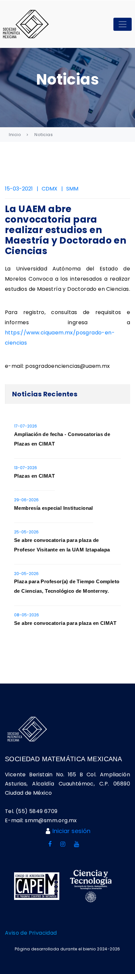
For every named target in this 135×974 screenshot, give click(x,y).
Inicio (15, 134)
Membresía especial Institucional (53, 508)
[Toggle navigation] (122, 24)
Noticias (43, 134)
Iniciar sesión (71, 831)
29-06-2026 (26, 500)
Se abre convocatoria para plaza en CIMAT (65, 623)
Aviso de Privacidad (31, 933)
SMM (72, 188)
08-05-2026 (26, 615)
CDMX (49, 188)
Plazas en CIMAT (34, 476)
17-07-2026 (25, 426)
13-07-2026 (25, 467)
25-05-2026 (26, 532)
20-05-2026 (26, 573)
